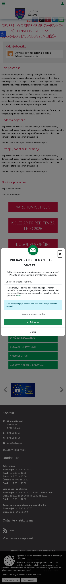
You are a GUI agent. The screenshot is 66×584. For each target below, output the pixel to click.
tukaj (19, 295)
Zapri (33, 331)
